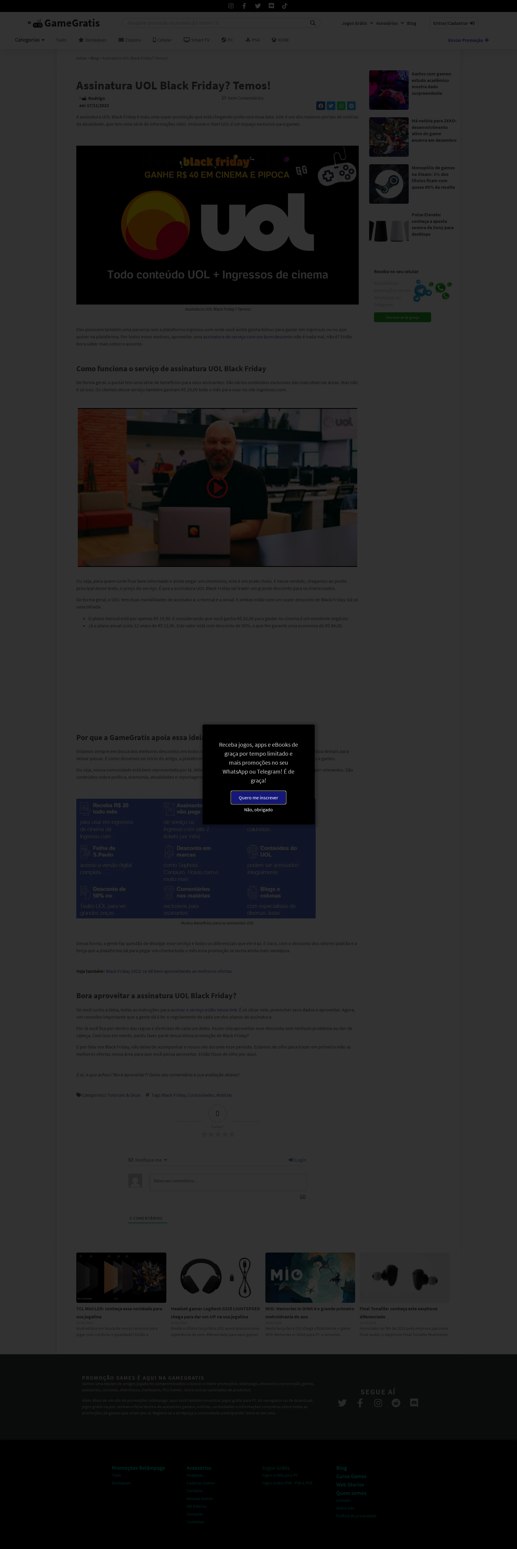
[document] (258, 774)
